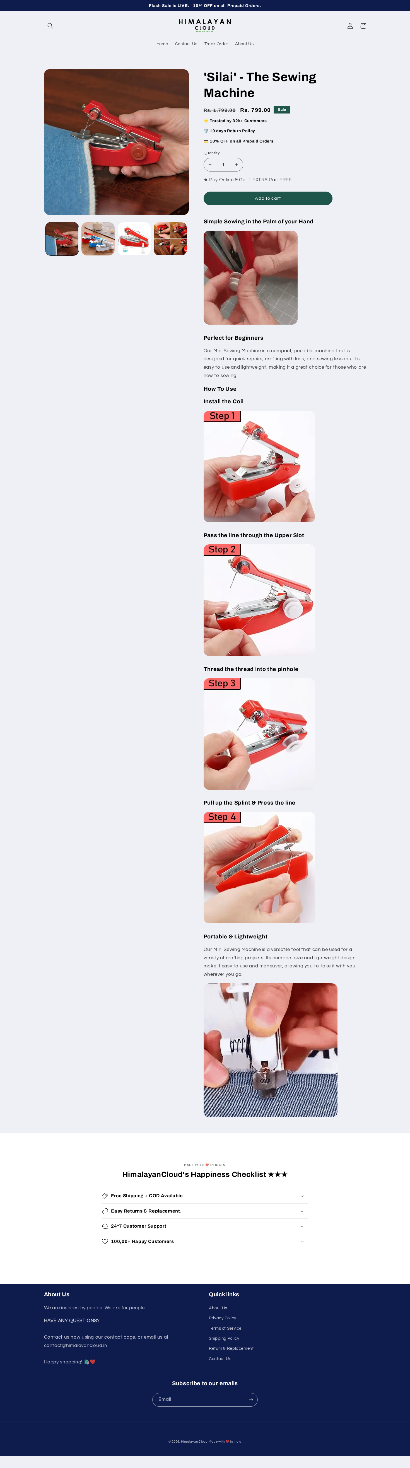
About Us (218, 1308)
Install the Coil (224, 401)
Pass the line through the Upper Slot (254, 535)
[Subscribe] (251, 1400)
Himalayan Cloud (194, 1441)
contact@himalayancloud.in (75, 1345)
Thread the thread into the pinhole (251, 669)
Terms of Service (225, 1328)
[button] (50, 26)
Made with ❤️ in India (225, 1441)
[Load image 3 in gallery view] (134, 238)
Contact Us (220, 1359)
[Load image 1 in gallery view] (62, 238)
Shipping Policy (224, 1338)
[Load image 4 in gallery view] (170, 238)
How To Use (220, 389)
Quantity (212, 153)
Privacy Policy (222, 1318)
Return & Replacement (231, 1348)
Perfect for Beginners (234, 338)
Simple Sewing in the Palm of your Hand (258, 221)
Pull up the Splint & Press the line (250, 803)
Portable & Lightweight (236, 937)
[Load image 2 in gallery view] (98, 238)
